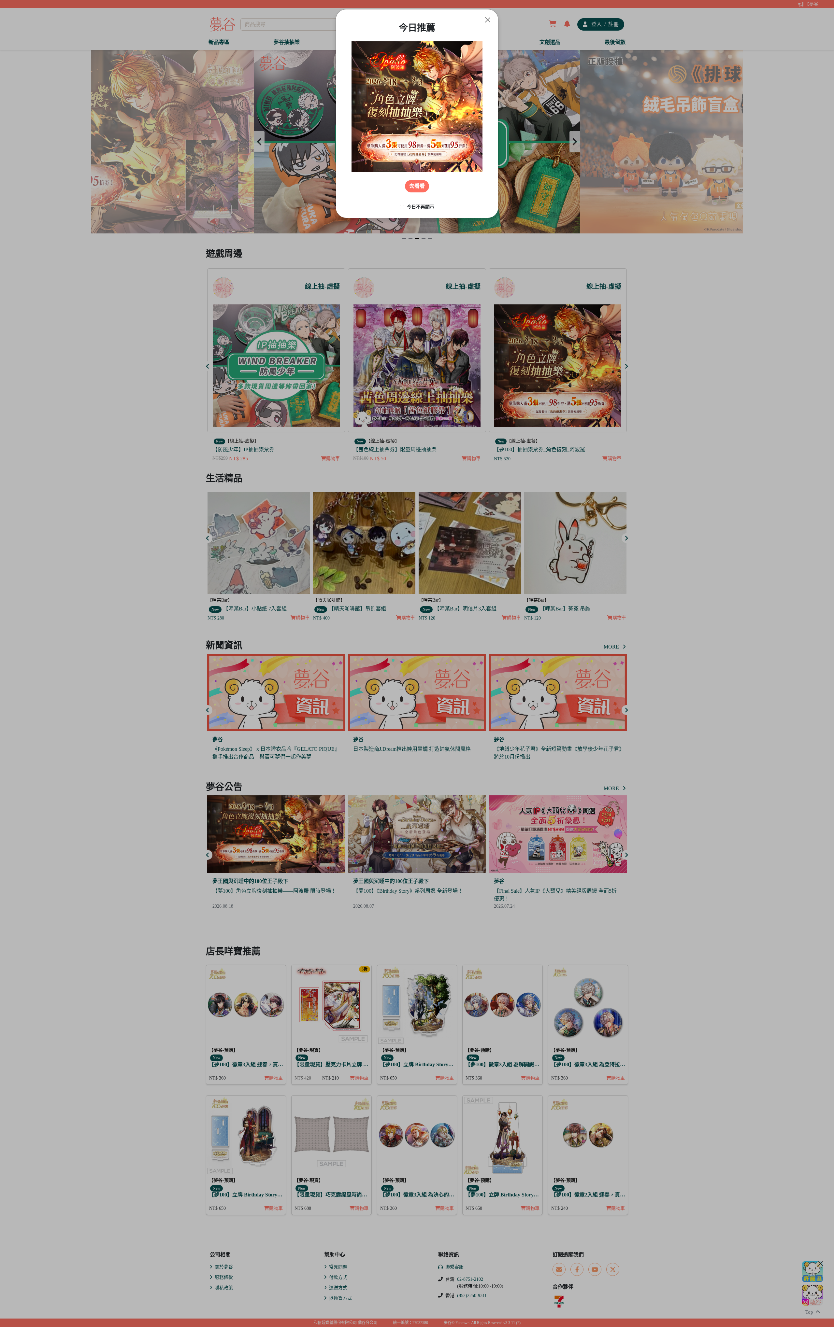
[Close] (487, 20)
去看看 (417, 186)
